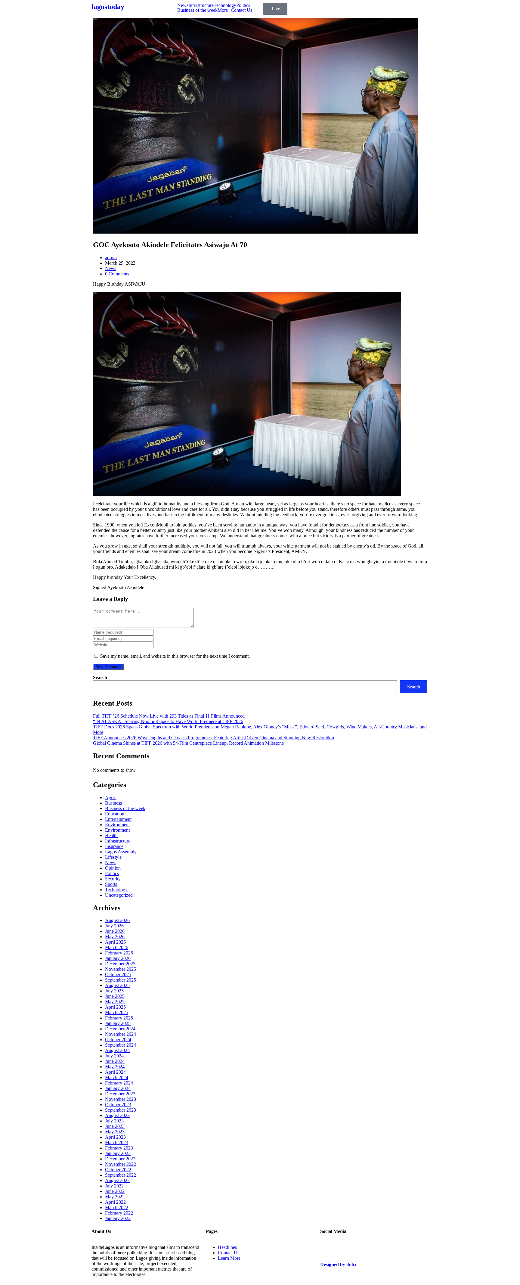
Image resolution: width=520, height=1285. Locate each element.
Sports (111, 884)
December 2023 (120, 1093)
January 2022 (118, 1218)
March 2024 (116, 1077)
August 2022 (117, 1180)
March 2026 (116, 947)
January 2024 (118, 1088)
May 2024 (115, 1066)
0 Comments (117, 273)
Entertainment (118, 819)
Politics (243, 5)
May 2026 (115, 936)
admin (111, 257)
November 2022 (120, 1164)
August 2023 (117, 1115)
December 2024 (120, 1028)
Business (113, 802)
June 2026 (115, 931)
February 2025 (119, 1017)
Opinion (113, 868)
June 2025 (115, 996)
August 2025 (117, 985)
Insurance (114, 846)
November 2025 (120, 969)
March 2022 (116, 1207)
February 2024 (119, 1082)
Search (100, 677)
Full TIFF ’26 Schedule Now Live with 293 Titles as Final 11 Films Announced (169, 716)
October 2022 (118, 1169)
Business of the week (197, 10)
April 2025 (115, 1007)
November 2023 (120, 1099)
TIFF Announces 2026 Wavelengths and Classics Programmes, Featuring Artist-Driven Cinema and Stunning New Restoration (213, 737)
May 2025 (115, 1001)
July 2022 (114, 1185)
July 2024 (114, 1055)
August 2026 (117, 920)
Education (114, 813)
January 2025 (118, 1023)
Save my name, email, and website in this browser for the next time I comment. (175, 656)
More (223, 10)
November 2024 (120, 1034)
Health (111, 835)
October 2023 (118, 1104)
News (182, 5)
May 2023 (115, 1131)
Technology (225, 5)
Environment (117, 824)
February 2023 (119, 1147)
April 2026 (115, 942)
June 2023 (115, 1126)
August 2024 (117, 1050)
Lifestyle (113, 857)
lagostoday (107, 7)
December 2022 (120, 1158)
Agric (110, 797)
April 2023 (115, 1137)
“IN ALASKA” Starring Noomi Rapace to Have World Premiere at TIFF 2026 (168, 721)
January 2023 (118, 1153)
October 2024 (118, 1039)
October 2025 (118, 974)
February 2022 (119, 1212)
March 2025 (116, 1012)
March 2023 (116, 1142)
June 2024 (115, 1061)
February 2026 (119, 952)
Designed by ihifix (338, 1264)
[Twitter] (327, 1247)
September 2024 (120, 1045)
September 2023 (120, 1110)
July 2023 (114, 1120)
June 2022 (115, 1191)
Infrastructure (201, 5)
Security (113, 878)
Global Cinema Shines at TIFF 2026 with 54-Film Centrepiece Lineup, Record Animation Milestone (188, 743)
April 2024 (115, 1072)
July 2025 (114, 990)
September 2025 (120, 979)
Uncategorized (119, 895)
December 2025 (120, 963)
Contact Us (241, 10)
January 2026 (118, 958)
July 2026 (114, 925)
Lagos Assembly (121, 851)
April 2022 (115, 1202)
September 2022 (120, 1175)
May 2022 (115, 1196)
